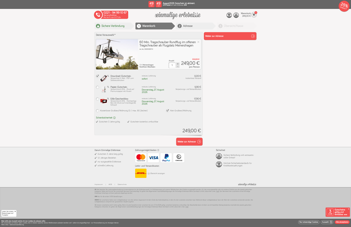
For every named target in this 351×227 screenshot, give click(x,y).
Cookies (24, 223)
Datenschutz (122, 184)
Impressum (99, 184)
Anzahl (171, 61)
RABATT (343, 8)
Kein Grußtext (180, 111)
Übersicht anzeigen (157, 173)
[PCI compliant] (229, 15)
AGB (110, 184)
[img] (117, 54)
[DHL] (140, 174)
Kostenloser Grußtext (124, 111)
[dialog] (175, 223)
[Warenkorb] (178, 17)
